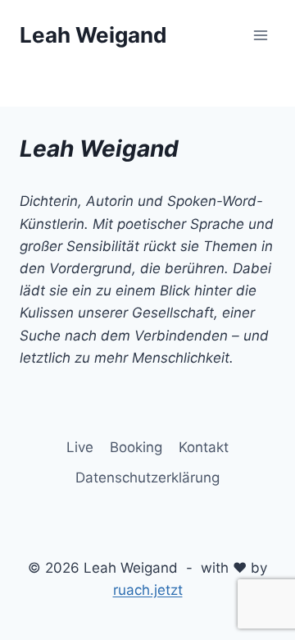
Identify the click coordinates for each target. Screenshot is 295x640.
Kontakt (204, 447)
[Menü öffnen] (260, 35)
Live (79, 447)
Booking (136, 447)
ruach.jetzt (148, 590)
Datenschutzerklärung (147, 477)
